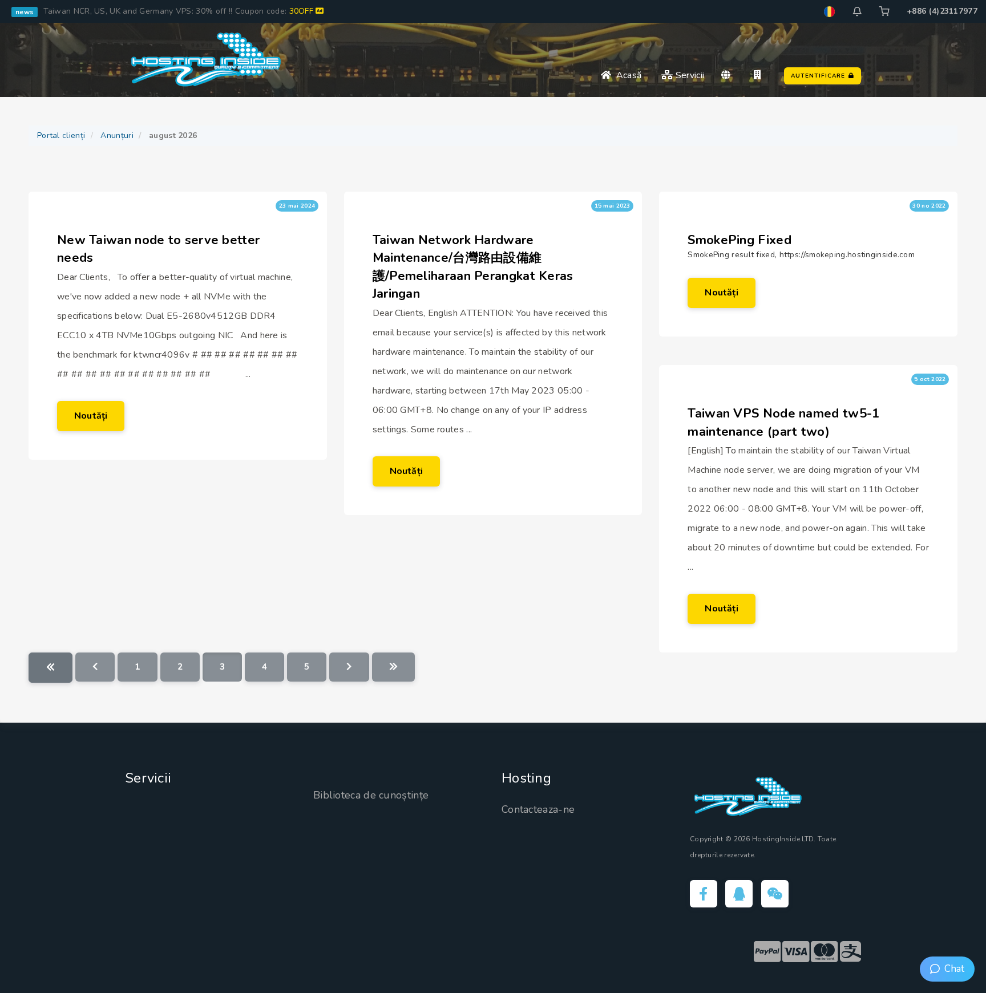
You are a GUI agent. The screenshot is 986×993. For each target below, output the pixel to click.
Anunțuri (116, 135)
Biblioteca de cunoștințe (371, 795)
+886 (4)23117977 (942, 11)
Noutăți (90, 416)
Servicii (688, 75)
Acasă (626, 75)
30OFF (302, 11)
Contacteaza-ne (538, 809)
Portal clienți (61, 135)
